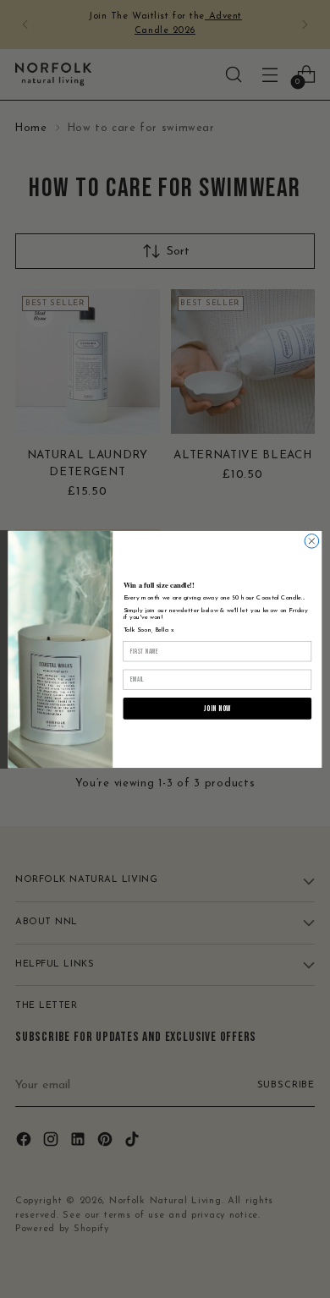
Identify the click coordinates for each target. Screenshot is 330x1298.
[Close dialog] (312, 541)
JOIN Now (217, 708)
